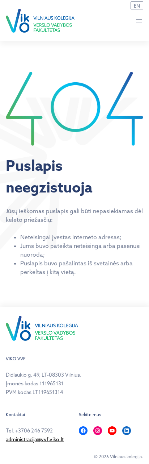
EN (137, 6)
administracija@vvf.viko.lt (35, 439)
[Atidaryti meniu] (139, 20)
